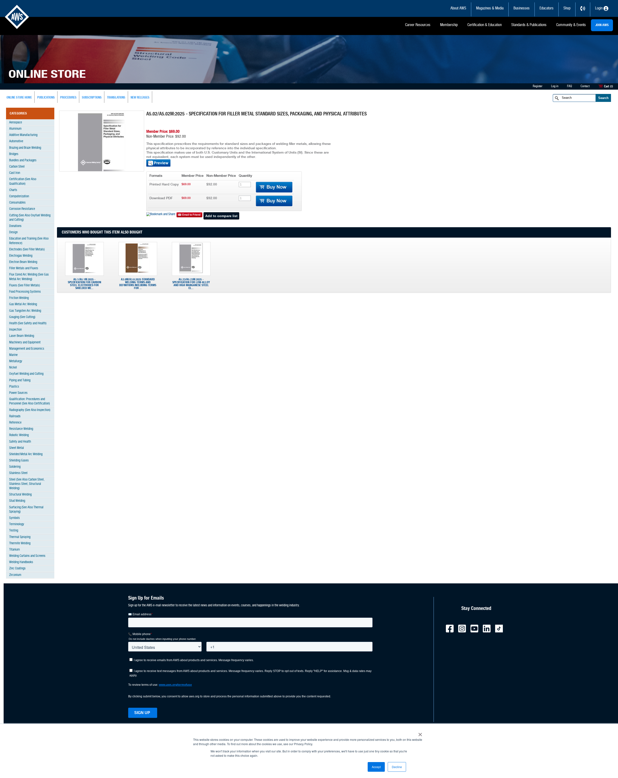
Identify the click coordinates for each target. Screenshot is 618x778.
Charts (13, 190)
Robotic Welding (19, 435)
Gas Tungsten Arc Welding (25, 311)
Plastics (14, 387)
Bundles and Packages (22, 160)
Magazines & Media (490, 8)
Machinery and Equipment (25, 342)
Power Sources (18, 393)
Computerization (19, 196)
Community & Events (571, 25)
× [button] (420, 733)
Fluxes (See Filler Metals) (24, 285)
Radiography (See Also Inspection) (29, 410)
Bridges (13, 154)
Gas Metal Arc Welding (23, 304)
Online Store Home (19, 97)
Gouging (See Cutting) (22, 317)
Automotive (16, 141)
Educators (547, 8)
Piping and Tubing (19, 380)
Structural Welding (20, 494)
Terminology (16, 524)
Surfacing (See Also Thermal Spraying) (26, 510)
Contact (585, 86)
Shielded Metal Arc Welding (25, 454)
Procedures (68, 97)
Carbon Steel (17, 167)
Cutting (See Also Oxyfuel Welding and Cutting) (29, 218)
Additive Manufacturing (23, 135)
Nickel (13, 367)
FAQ (569, 86)
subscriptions (92, 97)
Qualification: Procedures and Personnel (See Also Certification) (29, 401)
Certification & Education (484, 25)
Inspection (15, 330)
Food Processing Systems (25, 292)
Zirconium (15, 575)
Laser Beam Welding (21, 336)
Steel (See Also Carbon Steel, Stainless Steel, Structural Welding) (26, 484)
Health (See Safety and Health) (27, 323)
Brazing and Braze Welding (25, 148)
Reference (15, 422)
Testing (13, 530)
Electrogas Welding (20, 256)
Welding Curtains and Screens (27, 556)
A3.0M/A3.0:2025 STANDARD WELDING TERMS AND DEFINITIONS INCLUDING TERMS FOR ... (137, 284)
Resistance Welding (21, 429)
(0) (611, 86)
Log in (554, 86)
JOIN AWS (602, 25)
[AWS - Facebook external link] (451, 631)
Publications (46, 97)
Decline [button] (397, 767)
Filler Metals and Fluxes (23, 268)
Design (13, 232)
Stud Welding (17, 501)
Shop (566, 8)
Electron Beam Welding (23, 262)
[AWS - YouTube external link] (476, 631)
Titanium (14, 550)
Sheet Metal (16, 448)
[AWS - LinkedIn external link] (488, 631)
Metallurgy (15, 361)
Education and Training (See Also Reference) (29, 241)
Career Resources (417, 25)
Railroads (15, 416)
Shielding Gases (19, 460)
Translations (116, 97)
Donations (15, 226)
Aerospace (15, 122)
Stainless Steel (18, 473)
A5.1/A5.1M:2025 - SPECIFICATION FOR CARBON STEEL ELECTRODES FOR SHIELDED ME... (84, 284)
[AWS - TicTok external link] (501, 631)
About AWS (458, 8)
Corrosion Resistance (22, 209)
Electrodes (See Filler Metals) (27, 249)
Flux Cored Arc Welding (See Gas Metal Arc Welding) (29, 277)
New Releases (140, 97)
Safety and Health (20, 442)
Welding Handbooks (21, 562)
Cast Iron (14, 173)
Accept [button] (376, 767)
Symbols (14, 518)
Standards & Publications (529, 25)
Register (537, 86)
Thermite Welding (19, 543)
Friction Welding (19, 298)
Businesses (521, 8)
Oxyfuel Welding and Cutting (26, 374)
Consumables (17, 203)
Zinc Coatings (17, 568)
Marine (13, 355)
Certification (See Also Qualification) (22, 181)
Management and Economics (26, 349)
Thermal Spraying (19, 537)
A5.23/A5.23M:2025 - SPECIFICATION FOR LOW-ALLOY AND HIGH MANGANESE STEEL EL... (191, 284)
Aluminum (15, 129)
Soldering (15, 467)
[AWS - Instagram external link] (464, 631)
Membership (449, 25)
